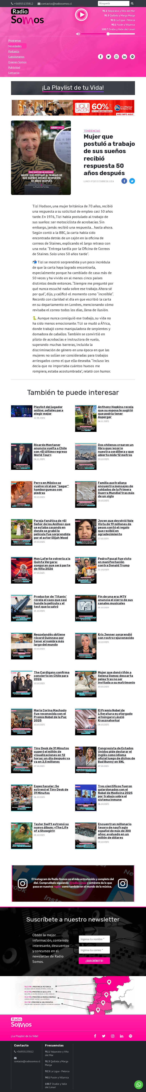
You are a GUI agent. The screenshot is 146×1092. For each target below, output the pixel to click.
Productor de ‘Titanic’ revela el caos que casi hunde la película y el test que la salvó (50, 602)
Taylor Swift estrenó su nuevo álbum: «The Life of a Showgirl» (51, 827)
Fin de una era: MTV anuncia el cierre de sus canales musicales (115, 600)
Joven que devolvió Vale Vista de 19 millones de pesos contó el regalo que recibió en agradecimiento (115, 527)
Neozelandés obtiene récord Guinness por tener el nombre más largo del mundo (49, 639)
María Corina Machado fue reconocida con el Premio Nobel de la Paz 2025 (50, 715)
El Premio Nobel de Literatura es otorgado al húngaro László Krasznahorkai (115, 715)
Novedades (15, 46)
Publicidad (14, 67)
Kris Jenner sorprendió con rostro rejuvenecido (116, 636)
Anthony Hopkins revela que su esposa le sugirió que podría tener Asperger (115, 412)
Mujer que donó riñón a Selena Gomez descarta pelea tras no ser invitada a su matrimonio (116, 677)
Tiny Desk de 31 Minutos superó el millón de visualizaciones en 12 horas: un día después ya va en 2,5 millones (52, 755)
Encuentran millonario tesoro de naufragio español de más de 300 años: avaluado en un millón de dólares (114, 830)
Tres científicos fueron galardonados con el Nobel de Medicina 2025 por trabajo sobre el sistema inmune (115, 793)
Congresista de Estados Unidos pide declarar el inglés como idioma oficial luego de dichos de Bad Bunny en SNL (116, 755)
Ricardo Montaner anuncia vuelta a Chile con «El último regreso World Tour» (50, 450)
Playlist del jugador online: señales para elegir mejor (48, 410)
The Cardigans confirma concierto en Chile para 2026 (51, 676)
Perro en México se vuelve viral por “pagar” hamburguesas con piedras (51, 488)
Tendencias (92, 131)
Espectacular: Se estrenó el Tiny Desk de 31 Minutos (51, 790)
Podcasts (13, 51)
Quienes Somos (17, 62)
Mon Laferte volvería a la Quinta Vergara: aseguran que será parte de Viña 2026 (52, 564)
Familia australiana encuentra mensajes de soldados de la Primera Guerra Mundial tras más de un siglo (116, 489)
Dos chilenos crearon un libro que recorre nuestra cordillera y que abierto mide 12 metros (116, 450)
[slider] (108, 33)
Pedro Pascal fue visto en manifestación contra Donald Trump (114, 562)
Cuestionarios (16, 56)
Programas (14, 40)
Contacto (13, 72)
